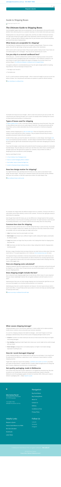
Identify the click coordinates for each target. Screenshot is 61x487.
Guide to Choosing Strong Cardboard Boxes (18, 165)
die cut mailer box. (28, 131)
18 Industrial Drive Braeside (13, 396)
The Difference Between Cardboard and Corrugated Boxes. (29, 62)
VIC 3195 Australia (11, 398)
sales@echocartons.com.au (15, 2)
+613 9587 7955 (10, 402)
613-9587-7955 (30, 2)
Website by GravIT (36, 453)
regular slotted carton (12, 123)
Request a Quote (30, 9)
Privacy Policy (24, 453)
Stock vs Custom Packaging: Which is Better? (18, 159)
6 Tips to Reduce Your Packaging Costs (16, 157)
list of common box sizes (41, 253)
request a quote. (28, 375)
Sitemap (29, 453)
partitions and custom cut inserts (38, 361)
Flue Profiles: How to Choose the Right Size (17, 162)
